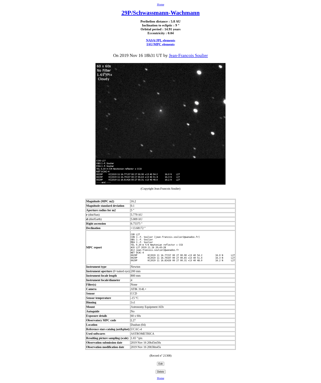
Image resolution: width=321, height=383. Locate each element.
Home (160, 4)
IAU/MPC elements (161, 44)
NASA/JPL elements (160, 40)
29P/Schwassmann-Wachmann (160, 12)
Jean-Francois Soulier (188, 55)
